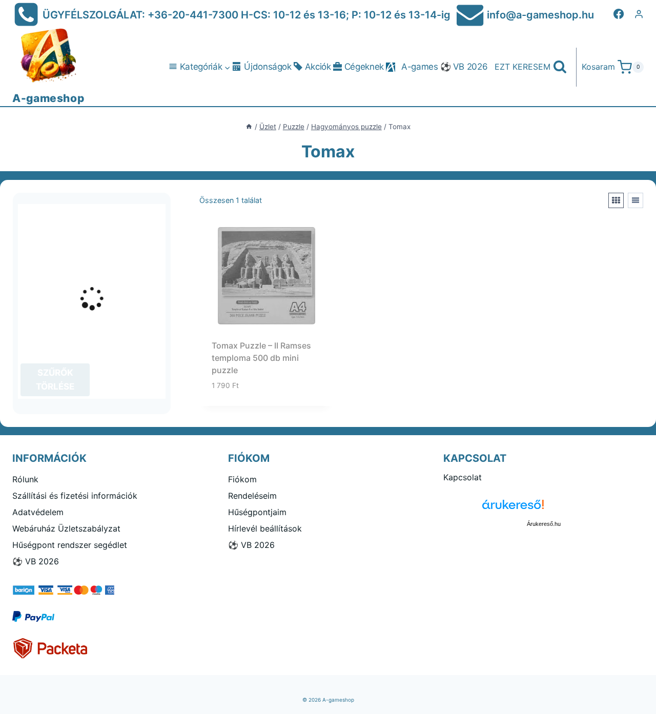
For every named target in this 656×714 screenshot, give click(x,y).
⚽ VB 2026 (464, 67)
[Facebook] (618, 14)
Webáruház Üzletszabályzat (66, 528)
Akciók (318, 67)
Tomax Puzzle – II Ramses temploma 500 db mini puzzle (261, 357)
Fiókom (242, 479)
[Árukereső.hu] (543, 508)
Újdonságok (268, 67)
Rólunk (25, 479)
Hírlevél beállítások (265, 528)
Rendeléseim (252, 496)
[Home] (249, 127)
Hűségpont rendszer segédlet (69, 545)
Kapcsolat (462, 477)
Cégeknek (364, 67)
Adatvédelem (38, 512)
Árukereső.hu (544, 524)
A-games (419, 67)
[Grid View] (616, 200)
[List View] (635, 200)
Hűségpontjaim (257, 512)
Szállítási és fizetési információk (74, 496)
